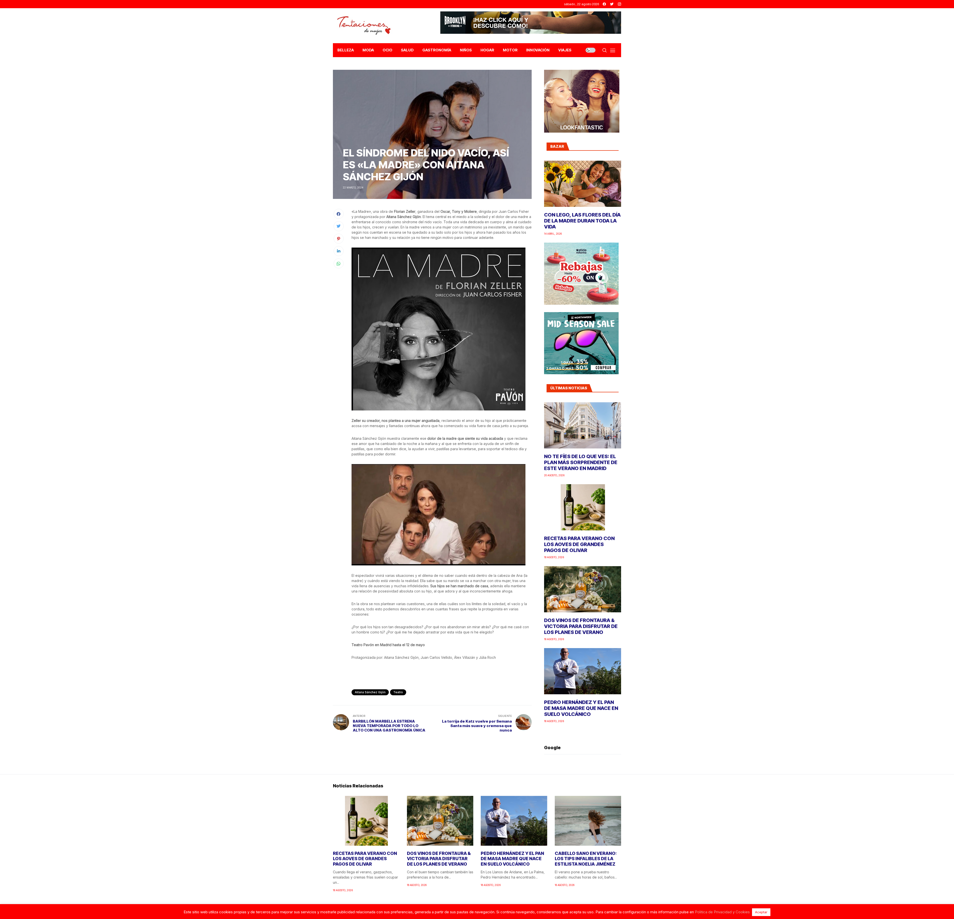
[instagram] (619, 4)
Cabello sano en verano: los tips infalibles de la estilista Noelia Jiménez (586, 859)
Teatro (398, 692)
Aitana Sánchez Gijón (370, 692)
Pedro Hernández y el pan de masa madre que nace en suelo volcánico (581, 708)
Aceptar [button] (761, 912)
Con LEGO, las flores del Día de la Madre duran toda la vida (582, 221)
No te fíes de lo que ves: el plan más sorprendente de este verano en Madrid (580, 462)
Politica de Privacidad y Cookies (722, 912)
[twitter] (612, 4)
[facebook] (604, 4)
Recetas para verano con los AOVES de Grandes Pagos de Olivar (579, 544)
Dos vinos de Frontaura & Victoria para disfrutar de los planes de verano (581, 626)
